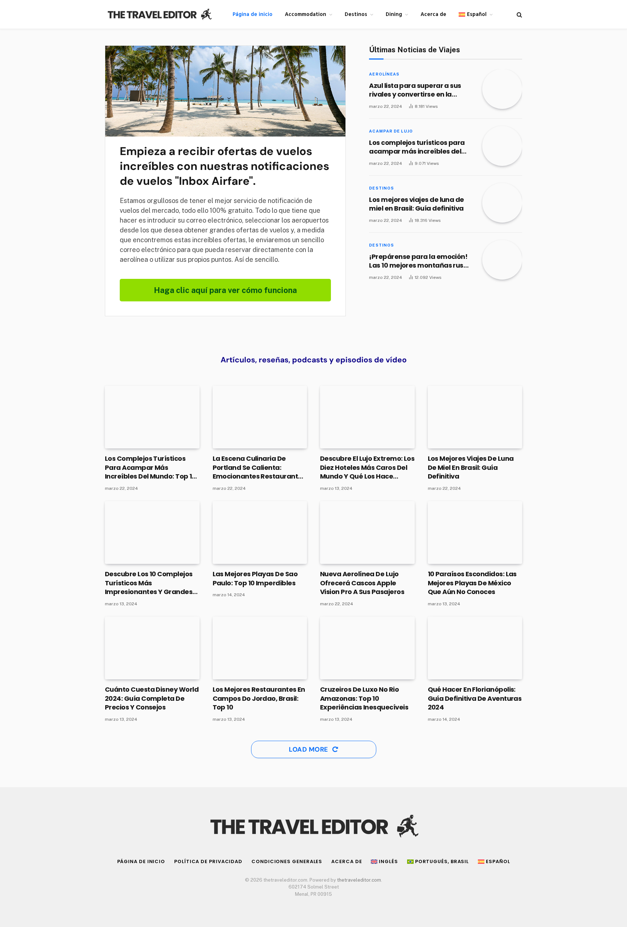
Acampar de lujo (391, 131)
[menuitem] (475, 14)
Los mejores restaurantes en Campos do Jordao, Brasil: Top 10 (259, 698)
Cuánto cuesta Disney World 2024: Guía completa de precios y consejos (151, 698)
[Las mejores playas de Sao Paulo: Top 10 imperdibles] (260, 532)
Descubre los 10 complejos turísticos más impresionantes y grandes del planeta (149, 583)
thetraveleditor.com (359, 880)
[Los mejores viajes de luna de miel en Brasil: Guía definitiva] (502, 203)
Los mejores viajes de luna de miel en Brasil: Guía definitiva (416, 204)
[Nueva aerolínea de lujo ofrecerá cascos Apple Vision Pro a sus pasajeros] (367, 532)
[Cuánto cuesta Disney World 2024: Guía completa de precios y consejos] (152, 648)
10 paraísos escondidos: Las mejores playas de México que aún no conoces (472, 583)
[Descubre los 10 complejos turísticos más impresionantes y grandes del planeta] (152, 532)
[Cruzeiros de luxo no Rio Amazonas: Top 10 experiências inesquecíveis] (367, 648)
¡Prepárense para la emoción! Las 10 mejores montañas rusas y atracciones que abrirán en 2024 (420, 261)
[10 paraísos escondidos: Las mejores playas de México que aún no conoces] (475, 532)
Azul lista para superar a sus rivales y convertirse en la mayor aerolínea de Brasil (415, 90)
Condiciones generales (286, 861)
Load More (309, 749)
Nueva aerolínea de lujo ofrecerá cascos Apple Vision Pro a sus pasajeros (362, 583)
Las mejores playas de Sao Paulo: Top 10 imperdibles (255, 578)
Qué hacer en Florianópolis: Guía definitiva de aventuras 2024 (475, 698)
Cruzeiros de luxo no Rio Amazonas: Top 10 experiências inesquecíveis (364, 698)
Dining (394, 14)
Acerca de (433, 14)
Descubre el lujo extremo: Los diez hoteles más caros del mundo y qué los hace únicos (367, 467)
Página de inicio (252, 14)
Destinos (356, 14)
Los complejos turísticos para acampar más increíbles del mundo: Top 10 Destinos (416, 147)
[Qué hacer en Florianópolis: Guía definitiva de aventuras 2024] (475, 648)
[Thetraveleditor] (159, 14)
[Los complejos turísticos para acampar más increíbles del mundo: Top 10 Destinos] (502, 146)
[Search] (518, 14)
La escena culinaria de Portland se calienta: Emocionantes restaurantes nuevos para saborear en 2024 (259, 467)
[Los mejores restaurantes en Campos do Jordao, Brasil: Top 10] (260, 648)
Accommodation (305, 14)
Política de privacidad (208, 861)
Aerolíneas (384, 74)
